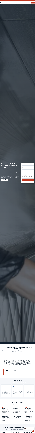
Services (19, 2)
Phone (22, 167)
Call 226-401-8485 (4, 179)
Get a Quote (32, 2)
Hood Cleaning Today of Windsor (7, 2)
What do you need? (24, 175)
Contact (23, 2)
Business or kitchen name (25, 172)
